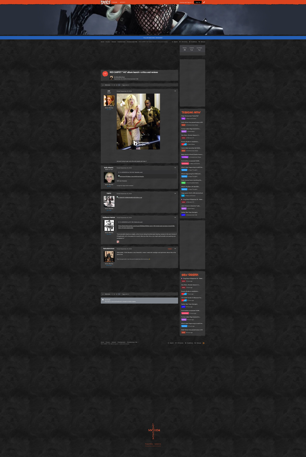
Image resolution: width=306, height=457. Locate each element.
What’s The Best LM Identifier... (190, 186)
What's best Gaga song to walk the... (192, 167)
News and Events (191, 118)
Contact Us (158, 444)
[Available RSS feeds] (203, 343)
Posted (124, 91)
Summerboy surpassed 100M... (190, 161)
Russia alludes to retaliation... (190, 141)
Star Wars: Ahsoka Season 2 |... (190, 135)
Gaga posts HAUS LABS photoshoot (192, 193)
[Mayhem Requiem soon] (153, 19)
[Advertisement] (139, 56)
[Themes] (204, 2)
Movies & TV (190, 138)
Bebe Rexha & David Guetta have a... (192, 154)
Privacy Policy (149, 444)
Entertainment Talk (132, 79)
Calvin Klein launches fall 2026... (191, 148)
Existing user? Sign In (186, 2)
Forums (114, 2)
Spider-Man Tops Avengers (189, 212)
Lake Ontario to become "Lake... (191, 206)
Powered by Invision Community (153, 446)
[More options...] (175, 91)
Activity (122, 2)
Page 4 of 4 (125, 85)
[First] (103, 85)
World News (191, 131)
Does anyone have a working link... (191, 180)
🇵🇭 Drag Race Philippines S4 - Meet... (192, 199)
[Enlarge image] (138, 121)
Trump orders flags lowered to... (191, 129)
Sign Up (198, 2)
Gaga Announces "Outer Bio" (190, 116)
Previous (107, 85)
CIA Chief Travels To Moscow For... (191, 297)
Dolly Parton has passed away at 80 (192, 122)
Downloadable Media (193, 183)
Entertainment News (192, 125)
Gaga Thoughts (193, 170)
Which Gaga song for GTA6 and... (191, 174)
